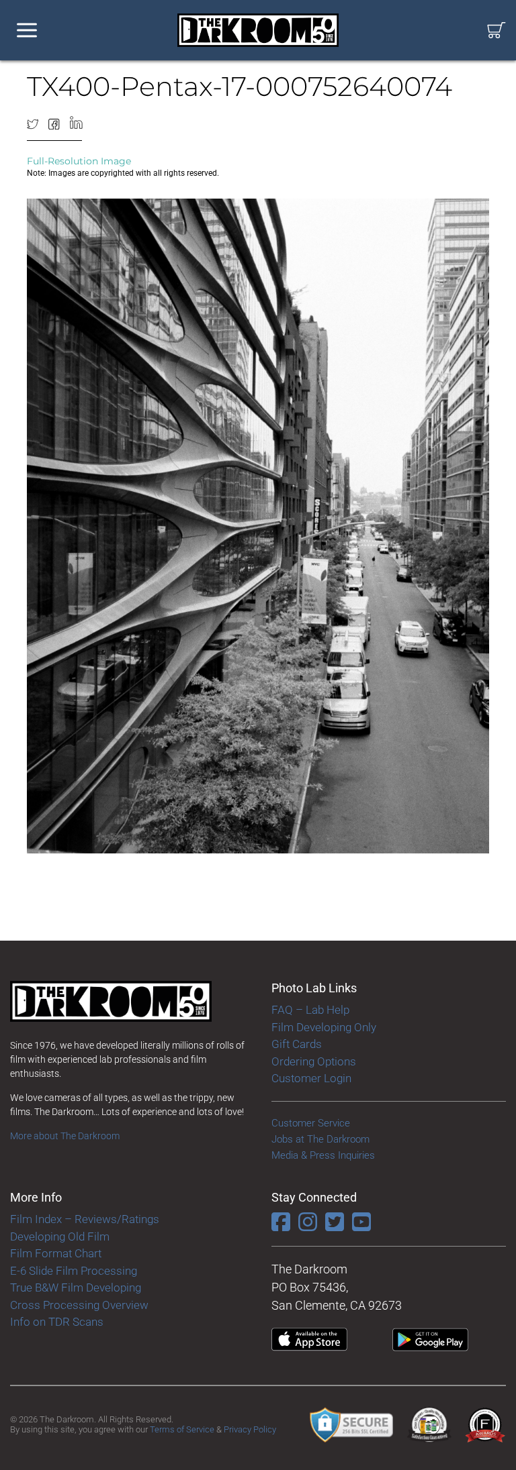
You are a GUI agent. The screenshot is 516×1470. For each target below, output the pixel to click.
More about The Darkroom (65, 1136)
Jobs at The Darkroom (320, 1139)
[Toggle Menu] (27, 30)
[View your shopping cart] (496, 30)
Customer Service (310, 1123)
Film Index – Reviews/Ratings (84, 1219)
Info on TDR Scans (56, 1321)
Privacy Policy (250, 1429)
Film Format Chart (55, 1253)
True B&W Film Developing (75, 1287)
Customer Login (311, 1078)
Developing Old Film (60, 1236)
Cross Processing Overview (79, 1305)
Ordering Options (313, 1061)
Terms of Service (182, 1429)
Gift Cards (296, 1044)
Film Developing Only (323, 1027)
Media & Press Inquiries (323, 1155)
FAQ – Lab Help (310, 1009)
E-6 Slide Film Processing (73, 1270)
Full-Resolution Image (79, 161)
